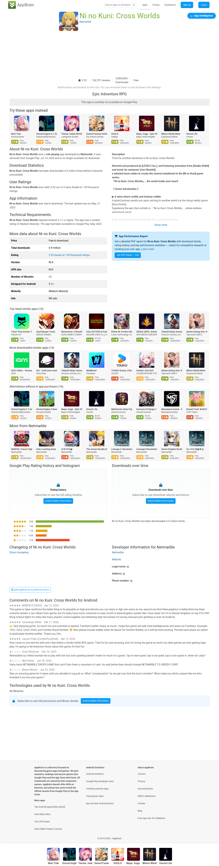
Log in (204, 5)
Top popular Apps (95, 796)
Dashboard (170, 5)
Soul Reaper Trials (45, 331)
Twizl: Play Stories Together (21, 331)
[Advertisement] (105, 54)
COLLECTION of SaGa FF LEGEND (96, 331)
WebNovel (91, 370)
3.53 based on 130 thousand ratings (69, 255)
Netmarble (37, 426)
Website (116, 559)
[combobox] (118, 4)
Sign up (187, 5)
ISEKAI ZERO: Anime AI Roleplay (146, 331)
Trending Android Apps (97, 788)
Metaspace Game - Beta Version (171, 409)
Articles (141, 803)
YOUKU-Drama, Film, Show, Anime (121, 370)
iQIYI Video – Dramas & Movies (21, 370)
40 (50, 276)
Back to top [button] (211, 836)
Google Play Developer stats (100, 781)
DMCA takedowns (147, 796)
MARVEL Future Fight (21, 449)
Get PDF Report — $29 (128, 255)
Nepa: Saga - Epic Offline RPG (146, 134)
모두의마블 (66, 449)
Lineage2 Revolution (146, 449)
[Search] (133, 4)
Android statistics (95, 774)
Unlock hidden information (58, 501)
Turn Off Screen (42, 821)
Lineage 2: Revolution (121, 449)
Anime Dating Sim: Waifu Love (196, 331)
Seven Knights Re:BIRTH (171, 449)
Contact (142, 774)
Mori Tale (16, 134)
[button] (161, 567)
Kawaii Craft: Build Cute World (196, 409)
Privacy (141, 781)
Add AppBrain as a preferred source (31, 589)
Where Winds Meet (170, 134)
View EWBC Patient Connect (48, 829)
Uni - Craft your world (46, 370)
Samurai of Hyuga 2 (146, 409)
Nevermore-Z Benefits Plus (71, 331)
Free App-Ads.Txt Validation (151, 818)
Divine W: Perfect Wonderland (121, 331)
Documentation (145, 788)
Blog (140, 811)
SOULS (114, 134)
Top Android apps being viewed (49, 807)
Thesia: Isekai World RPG (71, 134)
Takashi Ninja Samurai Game (171, 331)
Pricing (155, 5)
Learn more (147, 249)
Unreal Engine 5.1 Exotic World (46, 134)
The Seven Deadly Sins (96, 449)
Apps (144, 5)
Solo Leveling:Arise (46, 449)
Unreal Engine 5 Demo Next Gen (46, 409)
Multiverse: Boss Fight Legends (121, 409)
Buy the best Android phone (100, 803)
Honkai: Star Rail (144, 370)
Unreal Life (192, 134)
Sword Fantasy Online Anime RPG (96, 134)
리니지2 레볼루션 (195, 449)
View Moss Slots (42, 814)
